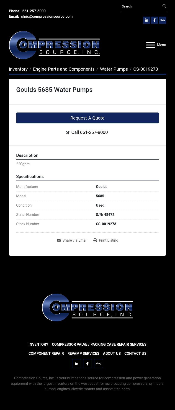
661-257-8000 (33, 11)
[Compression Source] (87, 307)
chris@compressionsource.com (46, 16)
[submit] (164, 6)
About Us (112, 353)
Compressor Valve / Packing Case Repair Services (99, 344)
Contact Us (135, 353)
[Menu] (150, 45)
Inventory (38, 344)
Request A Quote (87, 118)
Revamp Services (83, 353)
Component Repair (46, 353)
